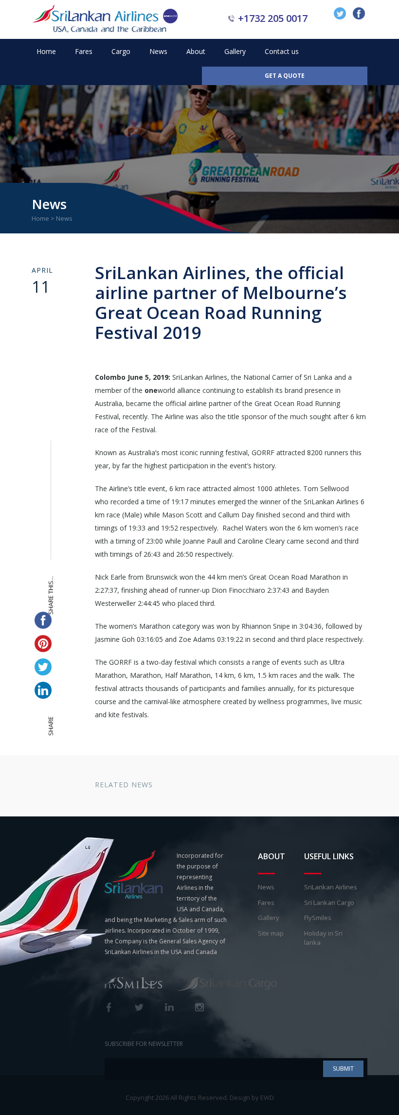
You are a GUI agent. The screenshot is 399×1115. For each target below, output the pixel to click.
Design (240, 1097)
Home (46, 51)
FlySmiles (317, 917)
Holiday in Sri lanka (323, 938)
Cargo (120, 51)
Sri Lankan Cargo (329, 902)
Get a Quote (285, 75)
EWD (267, 1097)
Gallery (235, 51)
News (158, 51)
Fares (83, 51)
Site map (271, 933)
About (195, 51)
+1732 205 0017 (273, 18)
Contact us (282, 51)
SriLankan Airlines (330, 887)
